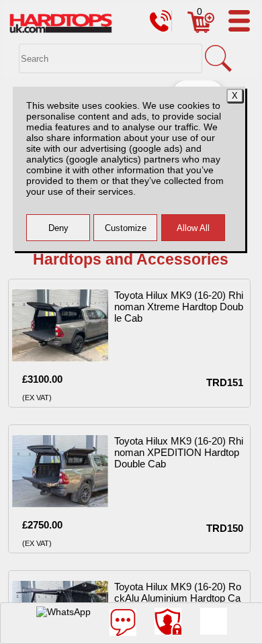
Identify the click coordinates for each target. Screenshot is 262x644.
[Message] (123, 622)
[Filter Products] (213, 621)
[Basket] (200, 29)
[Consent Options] (168, 621)
